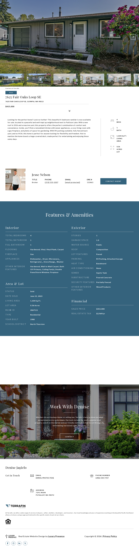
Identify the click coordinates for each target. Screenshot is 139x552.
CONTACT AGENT (113, 181)
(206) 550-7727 (102, 478)
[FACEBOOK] (7, 543)
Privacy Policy (110, 536)
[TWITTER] (25, 543)
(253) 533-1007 (51, 182)
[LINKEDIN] (19, 543)
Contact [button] (69, 437)
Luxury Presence (56, 536)
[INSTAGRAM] (13, 543)
